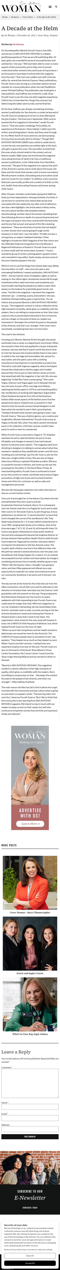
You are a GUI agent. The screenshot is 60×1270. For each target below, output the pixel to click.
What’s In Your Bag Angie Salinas (30, 1034)
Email (4, 1114)
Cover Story (27, 17)
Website (5, 1125)
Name (4, 1102)
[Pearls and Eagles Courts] (30, 944)
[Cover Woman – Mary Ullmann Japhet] (30, 883)
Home (5, 17)
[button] (50, 6)
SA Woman (18, 44)
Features (15, 17)
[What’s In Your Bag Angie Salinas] (30, 1004)
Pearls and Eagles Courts (30, 973)
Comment (6, 1067)
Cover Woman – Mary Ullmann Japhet (30, 912)
